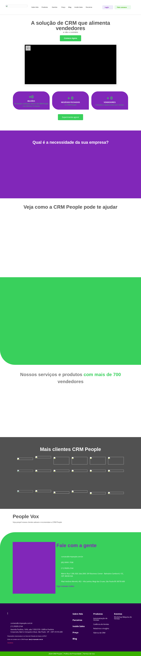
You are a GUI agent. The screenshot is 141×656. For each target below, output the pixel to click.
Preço (63, 7)
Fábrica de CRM (99, 633)
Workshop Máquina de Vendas (123, 618)
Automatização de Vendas (100, 619)
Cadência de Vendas (101, 624)
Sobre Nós (35, 7)
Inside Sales (78, 7)
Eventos (54, 7)
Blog (69, 7)
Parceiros (89, 7)
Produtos (45, 7)
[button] (45, 7)
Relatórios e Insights (101, 628)
